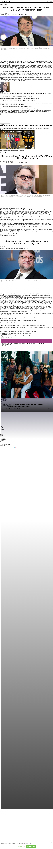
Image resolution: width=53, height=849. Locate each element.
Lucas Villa (4, 13)
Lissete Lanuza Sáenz (7, 161)
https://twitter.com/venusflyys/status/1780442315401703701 (17, 96)
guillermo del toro (12, 150)
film (1, 235)
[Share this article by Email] (11, 52)
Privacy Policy (28, 343)
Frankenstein (5, 333)
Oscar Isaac (28, 333)
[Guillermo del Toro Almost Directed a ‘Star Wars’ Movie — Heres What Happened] (5, 82)
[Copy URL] (3, 56)
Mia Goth (19, 333)
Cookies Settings (21, 846)
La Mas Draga (20, 150)
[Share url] (1, 59)
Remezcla (2, 4)
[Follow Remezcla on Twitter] (6, 347)
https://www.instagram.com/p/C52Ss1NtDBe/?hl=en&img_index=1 (19, 100)
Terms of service (41, 343)
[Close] (51, 842)
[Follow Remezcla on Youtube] (13, 347)
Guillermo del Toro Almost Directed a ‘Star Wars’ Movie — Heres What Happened (25, 93)
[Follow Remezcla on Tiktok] (16, 347)
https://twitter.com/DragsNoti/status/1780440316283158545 (17, 106)
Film (6, 4)
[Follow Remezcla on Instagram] (9, 347)
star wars (13, 235)
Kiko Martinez (5, 247)
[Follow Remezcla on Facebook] (2, 347)
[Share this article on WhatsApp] (1, 52)
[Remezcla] (5, 1)
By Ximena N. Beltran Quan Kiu (12, 408)
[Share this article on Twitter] (8, 52)
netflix (23, 333)
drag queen (5, 150)
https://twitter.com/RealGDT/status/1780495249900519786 (17, 71)
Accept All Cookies (31, 846)
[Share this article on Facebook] (5, 52)
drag (1, 150)
